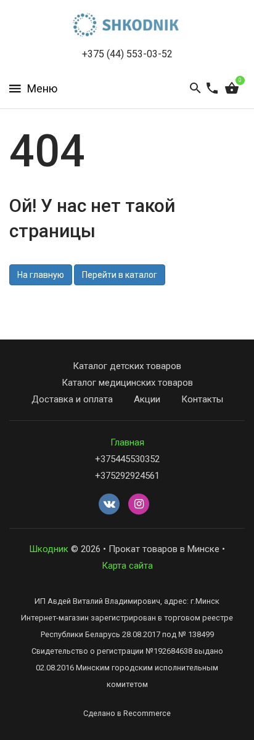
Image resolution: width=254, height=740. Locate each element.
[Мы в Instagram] (138, 504)
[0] (232, 88)
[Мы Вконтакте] (109, 504)
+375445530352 (127, 459)
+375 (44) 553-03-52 (127, 54)
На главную (40, 275)
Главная (127, 442)
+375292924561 (127, 475)
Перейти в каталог (119, 275)
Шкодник (48, 549)
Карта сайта (127, 565)
